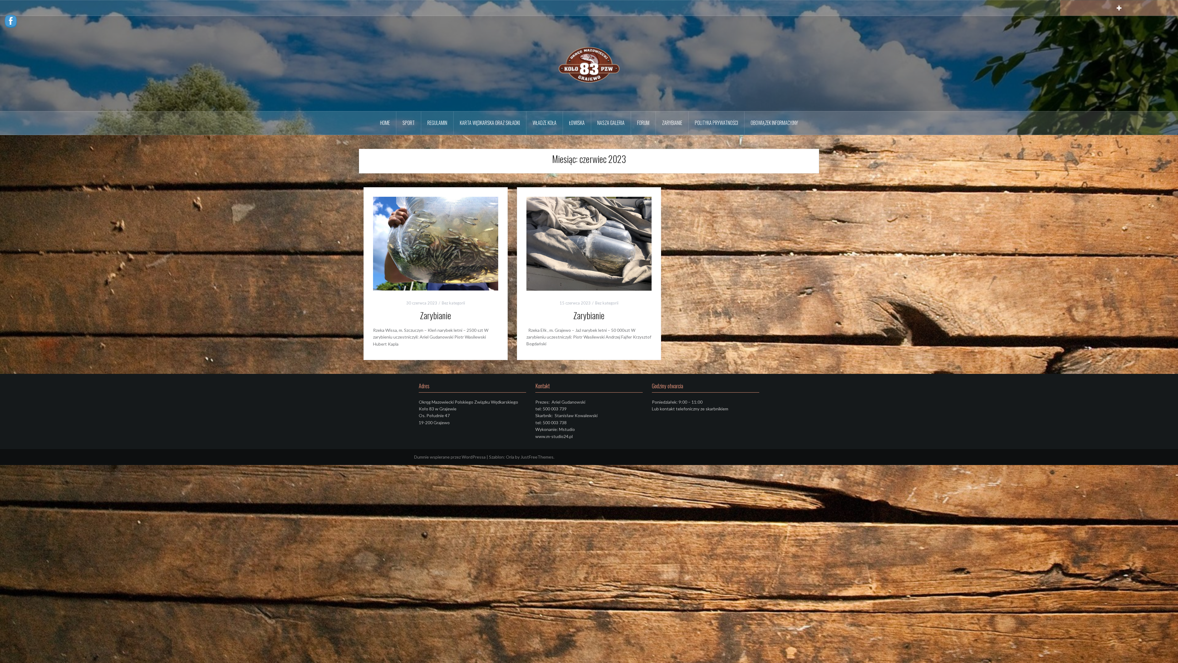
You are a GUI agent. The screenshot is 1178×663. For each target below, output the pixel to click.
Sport (408, 122)
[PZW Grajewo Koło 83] (589, 63)
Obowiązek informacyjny (774, 122)
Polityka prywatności (716, 122)
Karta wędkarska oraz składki (490, 122)
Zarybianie (672, 122)
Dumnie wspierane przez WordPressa (450, 456)
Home (385, 122)
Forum (643, 122)
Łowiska (577, 122)
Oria (510, 456)
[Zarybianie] (435, 243)
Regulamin (437, 122)
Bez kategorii (453, 302)
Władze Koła (544, 122)
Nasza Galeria (611, 122)
